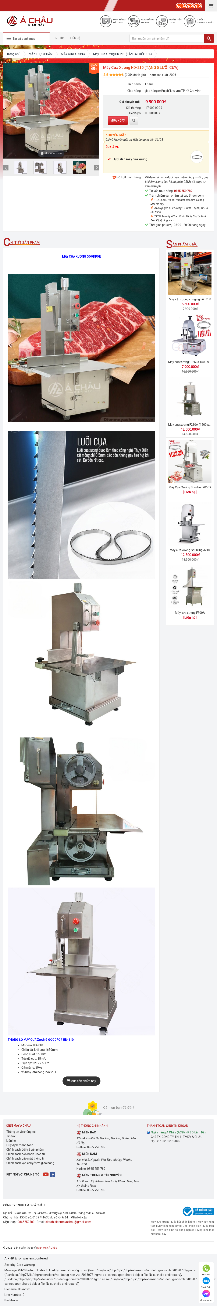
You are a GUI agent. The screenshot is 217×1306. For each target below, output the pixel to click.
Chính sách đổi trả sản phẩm (25, 1149)
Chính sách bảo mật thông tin (25, 1158)
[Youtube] (46, 1174)
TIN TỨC (58, 38)
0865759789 (26, 1222)
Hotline (206, 1274)
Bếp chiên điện (192, 1225)
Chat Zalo (206, 1287)
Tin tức (11, 1136)
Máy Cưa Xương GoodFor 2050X (190, 487)
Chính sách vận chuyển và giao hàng (30, 1163)
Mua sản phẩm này (83, 1081)
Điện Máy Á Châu (47, 1247)
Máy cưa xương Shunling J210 (190, 550)
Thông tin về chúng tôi (21, 1131)
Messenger (206, 1300)
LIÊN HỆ (75, 38)
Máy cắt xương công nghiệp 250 (190, 299)
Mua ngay (117, 120)
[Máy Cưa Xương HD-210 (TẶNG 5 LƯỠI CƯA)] (20, 167)
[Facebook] (53, 1174)
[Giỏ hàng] (211, 5)
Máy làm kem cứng (169, 1225)
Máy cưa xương (160, 1221)
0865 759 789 (183, 191)
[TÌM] (209, 38)
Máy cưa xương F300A (190, 612)
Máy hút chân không (183, 1221)
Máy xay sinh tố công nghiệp (176, 1229)
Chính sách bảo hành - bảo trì (25, 1154)
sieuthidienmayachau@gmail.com (68, 1222)
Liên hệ (11, 1140)
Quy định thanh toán (19, 1145)
